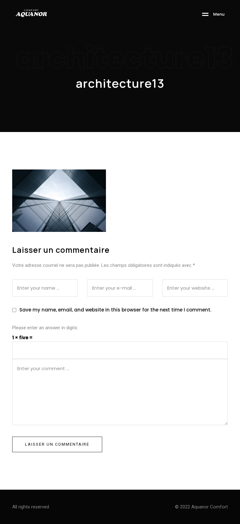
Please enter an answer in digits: (45, 328)
